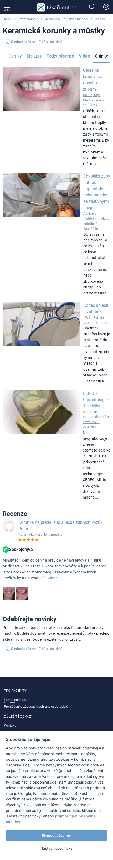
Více (52, 578)
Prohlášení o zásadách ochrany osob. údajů (36, 706)
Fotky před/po (60, 56)
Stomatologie (28, 19)
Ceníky (15, 56)
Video (84, 56)
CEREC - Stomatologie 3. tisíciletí (95, 399)
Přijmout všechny (56, 835)
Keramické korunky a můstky (66, 19)
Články (101, 56)
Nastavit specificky (56, 848)
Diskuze (34, 56)
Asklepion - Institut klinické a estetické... (96, 218)
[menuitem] (15, 57)
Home (7, 19)
